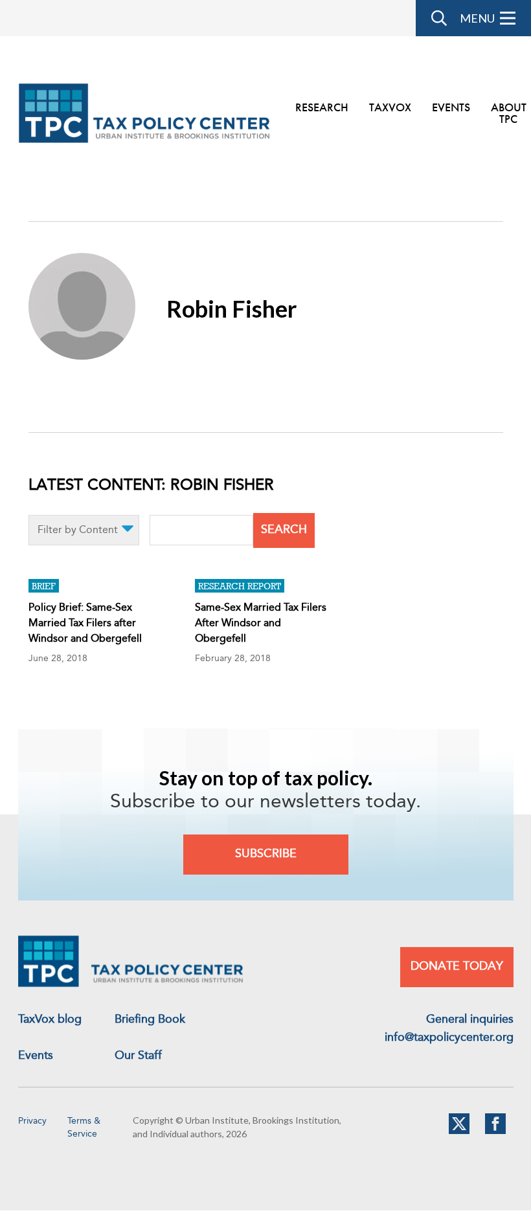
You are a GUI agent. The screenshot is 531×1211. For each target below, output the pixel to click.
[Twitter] (459, 1131)
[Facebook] (495, 1131)
